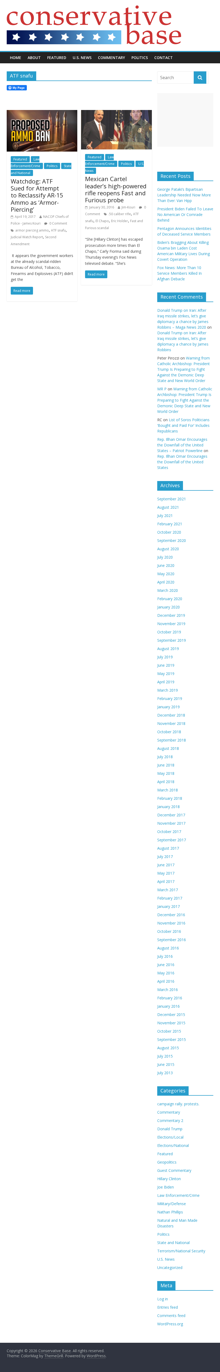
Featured (56, 57)
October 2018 (169, 731)
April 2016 (165, 981)
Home (15, 57)
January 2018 (168, 806)
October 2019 (169, 631)
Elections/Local (170, 1137)
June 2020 (165, 565)
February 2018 (169, 798)
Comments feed (171, 1315)
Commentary (111, 57)
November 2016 (171, 923)
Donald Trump (169, 1128)
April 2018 (165, 781)
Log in (162, 1298)
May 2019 (165, 673)
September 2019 (171, 640)
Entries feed (167, 1307)
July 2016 (165, 956)
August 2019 (168, 648)
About (34, 57)
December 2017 (171, 814)
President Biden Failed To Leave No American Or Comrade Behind (185, 214)
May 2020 (165, 573)
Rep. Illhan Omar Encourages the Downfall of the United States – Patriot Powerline (182, 445)
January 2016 (168, 1006)
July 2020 (165, 557)
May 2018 (165, 773)
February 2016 (169, 997)
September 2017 (171, 839)
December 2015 (171, 1014)
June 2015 (165, 1064)
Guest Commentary (174, 1170)
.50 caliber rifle (119, 214)
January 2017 (168, 906)
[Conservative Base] (94, 9)
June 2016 (165, 964)
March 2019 (167, 690)
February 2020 (169, 598)
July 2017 (165, 856)
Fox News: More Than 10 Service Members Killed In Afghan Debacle (179, 273)
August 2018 (168, 748)
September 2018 (171, 740)
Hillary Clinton (169, 1178)
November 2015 (171, 1022)
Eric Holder (119, 221)
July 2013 (165, 1072)
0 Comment (58, 223)
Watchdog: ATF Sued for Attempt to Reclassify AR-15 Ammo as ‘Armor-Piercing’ (37, 195)
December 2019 (171, 615)
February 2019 (169, 698)
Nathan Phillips (170, 1212)
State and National (173, 1242)
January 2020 (168, 607)
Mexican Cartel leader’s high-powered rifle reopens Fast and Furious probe (115, 189)
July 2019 (165, 656)
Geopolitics (167, 1162)
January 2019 (168, 706)
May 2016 (165, 972)
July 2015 (165, 1056)
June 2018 (165, 765)
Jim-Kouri (128, 207)
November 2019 (171, 623)
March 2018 (167, 790)
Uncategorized (169, 1267)
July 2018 (165, 756)
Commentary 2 (170, 1120)
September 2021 (171, 498)
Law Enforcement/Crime (25, 162)
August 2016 (168, 948)
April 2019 (165, 681)
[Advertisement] (185, 120)
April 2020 (165, 582)
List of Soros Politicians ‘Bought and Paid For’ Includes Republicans (183, 425)
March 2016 (167, 989)
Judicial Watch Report (27, 237)
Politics (139, 57)
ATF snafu (58, 230)
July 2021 (165, 515)
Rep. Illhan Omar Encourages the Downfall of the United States (182, 462)
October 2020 (169, 532)
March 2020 (167, 590)
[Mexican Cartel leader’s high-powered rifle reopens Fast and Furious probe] (116, 113)
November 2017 (171, 823)
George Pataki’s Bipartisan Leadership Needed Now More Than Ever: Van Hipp (184, 195)
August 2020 (168, 548)
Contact (163, 57)
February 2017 (169, 898)
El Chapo (102, 221)
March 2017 (167, 889)
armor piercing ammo (32, 230)
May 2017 (165, 873)
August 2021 (168, 507)
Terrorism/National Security (181, 1250)
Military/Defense (171, 1203)
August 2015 (168, 1047)
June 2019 (165, 665)
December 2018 (171, 715)
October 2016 (169, 931)
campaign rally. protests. (178, 1103)
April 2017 (165, 881)
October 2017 (169, 831)
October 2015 (169, 1031)
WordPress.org (170, 1323)
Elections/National (173, 1145)
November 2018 (171, 723)
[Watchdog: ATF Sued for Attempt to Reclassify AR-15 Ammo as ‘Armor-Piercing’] (42, 113)
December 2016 (171, 914)
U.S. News (82, 57)
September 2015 (171, 1039)
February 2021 (169, 523)
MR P (162, 388)
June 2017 (165, 864)
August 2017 (168, 848)
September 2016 (171, 939)
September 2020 (171, 540)
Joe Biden (165, 1187)
